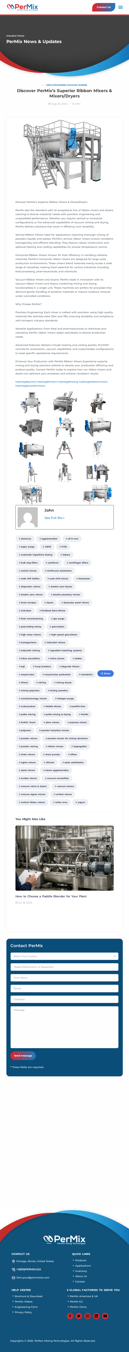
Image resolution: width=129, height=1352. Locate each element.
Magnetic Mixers (70, 666)
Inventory (80, 1271)
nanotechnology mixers (34, 698)
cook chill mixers (59, 578)
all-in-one (73, 538)
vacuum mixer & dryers (34, 786)
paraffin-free (78, 706)
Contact (79, 1281)
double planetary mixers (66, 594)
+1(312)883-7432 (94, 1132)
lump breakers (43, 666)
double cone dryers (61, 586)
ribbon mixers (55, 746)
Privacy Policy (23, 1312)
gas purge (58, 618)
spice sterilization (74, 762)
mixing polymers (30, 690)
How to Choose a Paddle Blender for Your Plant (51, 896)
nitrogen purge (65, 698)
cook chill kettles (30, 578)
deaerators (84, 578)
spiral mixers (28, 770)
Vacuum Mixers (77, 85)
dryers (50, 602)
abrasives (26, 538)
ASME (48, 546)
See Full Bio (54, 518)
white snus (61, 802)
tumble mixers (29, 778)
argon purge (28, 546)
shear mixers (28, 754)
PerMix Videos (23, 1301)
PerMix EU (76, 1301)
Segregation (80, 746)
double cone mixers (32, 594)
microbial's (87, 674)
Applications (82, 1265)
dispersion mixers (30, 586)
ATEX (64, 546)
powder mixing (29, 746)
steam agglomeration (57, 770)
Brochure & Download (28, 1296)
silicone (50, 762)
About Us (80, 1276)
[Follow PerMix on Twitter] (79, 1316)
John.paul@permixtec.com (34, 1121)
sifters (73, 754)
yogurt (81, 802)
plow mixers (52, 722)
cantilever (53, 562)
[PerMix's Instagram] (87, 1316)
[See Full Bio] (63, 518)
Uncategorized (56, 85)
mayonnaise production (58, 674)
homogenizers (28, 642)
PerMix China (78, 1306)
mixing (42, 682)
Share (107, 673)
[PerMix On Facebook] (70, 1316)
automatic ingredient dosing (36, 554)
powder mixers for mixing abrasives (68, 738)
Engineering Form (26, 1306)
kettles (78, 658)
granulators (58, 626)
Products (80, 1260)
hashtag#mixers (47, 381)
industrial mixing (30, 650)
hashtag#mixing (68, 381)
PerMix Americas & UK (83, 1296)
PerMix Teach (28, 722)
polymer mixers (78, 722)
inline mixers (57, 658)
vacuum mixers (65, 786)
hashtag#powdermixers (30, 385)
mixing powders (59, 690)
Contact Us (104, 7)
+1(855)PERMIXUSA (94, 1121)
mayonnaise (27, 674)
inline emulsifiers (30, 658)
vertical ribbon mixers (33, 802)
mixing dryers (64, 682)
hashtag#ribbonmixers (93, 381)
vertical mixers (64, 794)
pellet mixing (28, 714)
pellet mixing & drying (58, 714)
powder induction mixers (55, 730)
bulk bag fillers (29, 562)
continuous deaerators (59, 570)
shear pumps (52, 754)
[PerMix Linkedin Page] (96, 1316)
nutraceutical (28, 706)
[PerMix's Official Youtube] (105, 1316)
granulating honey (31, 626)
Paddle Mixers (53, 706)
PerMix (85, 714)
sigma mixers (28, 762)
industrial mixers (56, 642)
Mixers (24, 682)
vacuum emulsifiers (58, 778)
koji (23, 666)
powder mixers (29, 738)
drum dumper (28, 602)
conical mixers (29, 570)
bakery (66, 554)
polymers (26, 730)
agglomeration (49, 538)
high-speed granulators (64, 634)
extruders (26, 610)
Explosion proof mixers (76, 602)
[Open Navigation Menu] (120, 7)
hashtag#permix (25, 381)
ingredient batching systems (66, 650)
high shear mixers (31, 634)
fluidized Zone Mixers (53, 610)
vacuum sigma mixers (33, 794)
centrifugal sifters (78, 562)
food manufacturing (32, 618)
